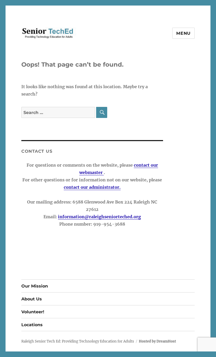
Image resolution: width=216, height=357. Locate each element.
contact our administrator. (92, 187)
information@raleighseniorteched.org (99, 216)
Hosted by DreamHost (157, 341)
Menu (183, 33)
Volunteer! (32, 311)
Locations (32, 324)
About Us (31, 298)
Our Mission (34, 286)
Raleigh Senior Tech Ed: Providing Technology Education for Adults (77, 341)
